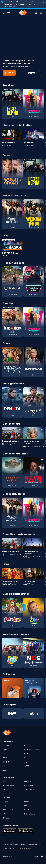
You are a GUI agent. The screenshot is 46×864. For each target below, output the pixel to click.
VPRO (26, 758)
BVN (4, 814)
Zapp (4, 806)
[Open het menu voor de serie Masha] (20, 599)
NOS (4, 770)
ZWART (26, 766)
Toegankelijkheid (8, 785)
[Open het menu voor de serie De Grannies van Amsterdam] (42, 91)
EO (4, 754)
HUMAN (5, 758)
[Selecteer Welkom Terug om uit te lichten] (23, 78)
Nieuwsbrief (28, 781)
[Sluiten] (43, 2)
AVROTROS (6, 746)
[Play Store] (25, 830)
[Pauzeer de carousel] (40, 73)
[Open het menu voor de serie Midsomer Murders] (20, 349)
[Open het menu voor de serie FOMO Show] (20, 309)
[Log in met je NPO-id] (41, 12)
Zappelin (6, 802)
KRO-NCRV (6, 762)
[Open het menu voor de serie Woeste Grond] (20, 161)
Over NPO (6, 781)
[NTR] (33, 713)
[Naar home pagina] (23, 12)
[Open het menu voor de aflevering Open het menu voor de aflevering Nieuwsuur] (41, 131)
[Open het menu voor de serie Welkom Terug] (42, 201)
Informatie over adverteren (22, 848)
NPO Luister (7, 818)
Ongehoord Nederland (31, 750)
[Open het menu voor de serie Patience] (42, 349)
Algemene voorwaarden (11, 844)
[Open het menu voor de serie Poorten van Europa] (20, 459)
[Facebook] (36, 857)
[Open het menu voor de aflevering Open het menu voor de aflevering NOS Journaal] (20, 131)
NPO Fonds (27, 806)
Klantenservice (28, 789)
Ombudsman (28, 810)
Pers (4, 789)
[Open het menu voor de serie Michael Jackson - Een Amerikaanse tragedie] (42, 459)
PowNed (26, 754)
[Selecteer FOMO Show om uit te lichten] (6, 78)
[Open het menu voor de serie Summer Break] (20, 640)
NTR (25, 746)
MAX (4, 766)
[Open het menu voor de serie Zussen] (42, 389)
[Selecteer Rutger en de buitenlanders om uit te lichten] (14, 78)
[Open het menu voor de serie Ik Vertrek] (20, 268)
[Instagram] (42, 857)
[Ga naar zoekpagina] (36, 12)
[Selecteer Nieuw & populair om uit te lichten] (39, 78)
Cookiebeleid (7, 848)
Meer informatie (9, 6)
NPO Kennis (27, 802)
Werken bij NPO (29, 785)
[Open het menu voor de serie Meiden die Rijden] (42, 268)
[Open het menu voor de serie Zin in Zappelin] (42, 599)
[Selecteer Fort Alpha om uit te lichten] (31, 78)
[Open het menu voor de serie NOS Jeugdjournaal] (42, 640)
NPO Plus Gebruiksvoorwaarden (31, 844)
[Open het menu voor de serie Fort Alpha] (20, 91)
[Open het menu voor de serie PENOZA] (20, 389)
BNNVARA (6, 750)
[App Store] (9, 830)
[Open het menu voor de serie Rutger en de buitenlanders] (20, 201)
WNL (25, 762)
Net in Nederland (29, 814)
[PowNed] (12, 713)
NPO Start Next (8, 810)
